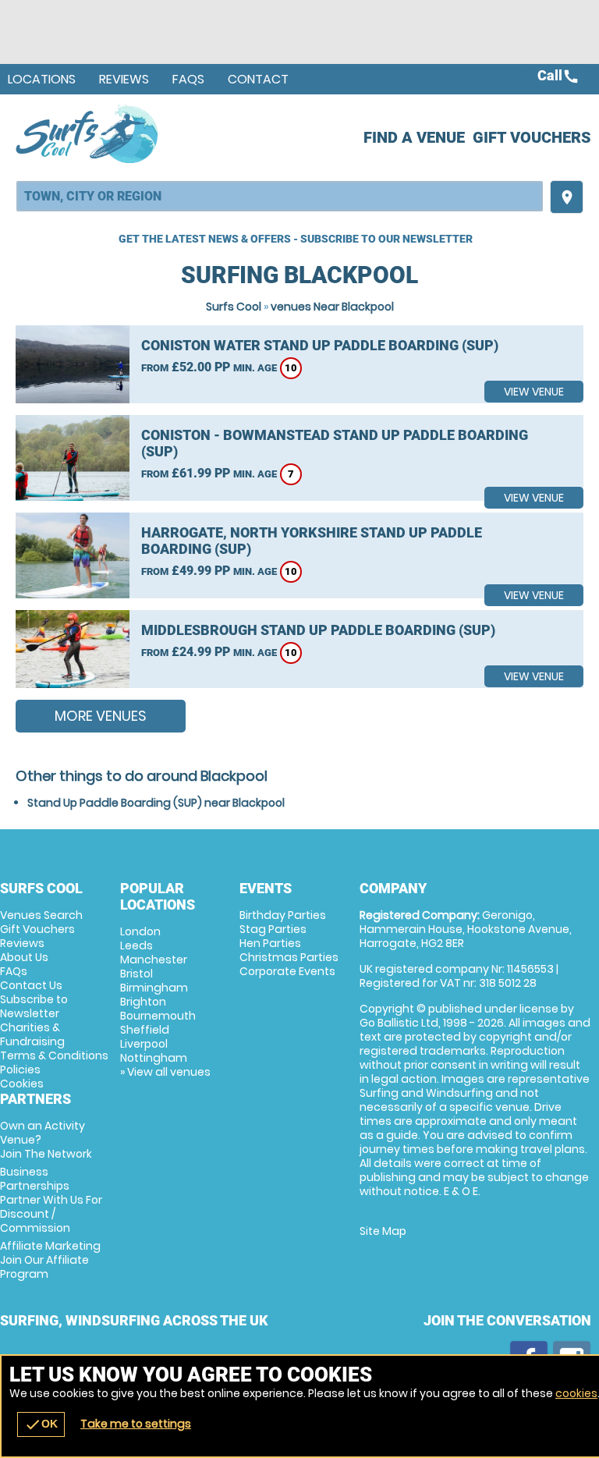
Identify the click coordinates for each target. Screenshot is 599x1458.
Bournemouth (158, 1015)
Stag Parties (273, 929)
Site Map (383, 1231)
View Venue (534, 391)
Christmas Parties (288, 957)
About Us (24, 957)
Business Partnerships (51, 1200)
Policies (20, 1069)
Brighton (143, 1001)
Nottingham (153, 1058)
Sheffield (144, 1030)
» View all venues (165, 1072)
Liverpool (144, 1044)
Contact (258, 79)
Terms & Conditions (54, 1055)
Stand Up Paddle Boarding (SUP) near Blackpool (156, 803)
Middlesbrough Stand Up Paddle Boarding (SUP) (318, 630)
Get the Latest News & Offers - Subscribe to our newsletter (296, 238)
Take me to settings (135, 1423)
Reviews (124, 79)
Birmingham (154, 987)
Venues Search (41, 915)
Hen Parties (270, 943)
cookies (576, 1393)
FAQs (188, 79)
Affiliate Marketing (50, 1260)
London (140, 931)
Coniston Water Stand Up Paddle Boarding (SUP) (319, 345)
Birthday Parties (282, 915)
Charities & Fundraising (32, 1034)
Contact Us (31, 985)
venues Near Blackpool (332, 306)
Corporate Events (287, 971)
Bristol (136, 973)
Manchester (153, 959)
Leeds (136, 945)
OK (41, 1424)
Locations (42, 79)
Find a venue (414, 137)
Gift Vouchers (532, 137)
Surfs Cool (233, 306)
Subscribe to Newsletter (34, 1006)
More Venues (101, 715)
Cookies (22, 1083)
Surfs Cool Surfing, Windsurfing (88, 133)
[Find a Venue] (280, 196)
